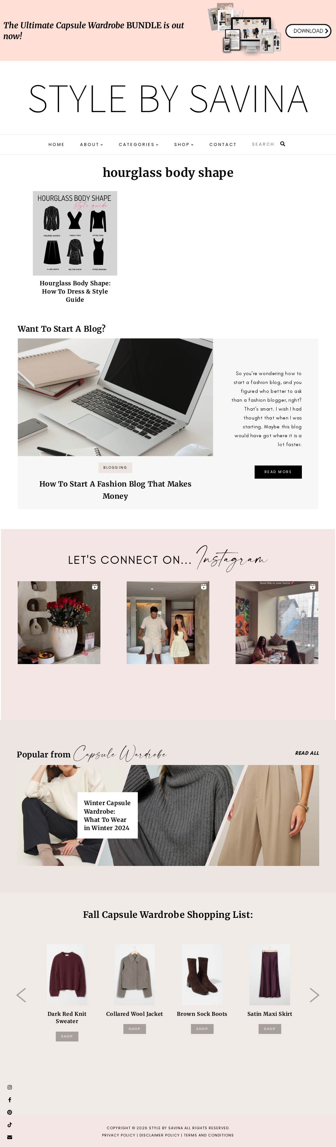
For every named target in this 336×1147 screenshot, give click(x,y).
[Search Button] (283, 144)
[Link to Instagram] (10, 1087)
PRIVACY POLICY (119, 1135)
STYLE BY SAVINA (166, 1128)
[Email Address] (10, 1137)
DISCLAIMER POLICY (159, 1135)
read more (278, 471)
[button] (59, 622)
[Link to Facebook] (10, 1100)
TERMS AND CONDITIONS (209, 1135)
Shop (67, 1036)
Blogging (115, 467)
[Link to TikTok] (10, 1125)
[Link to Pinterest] (10, 1112)
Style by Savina (168, 97)
